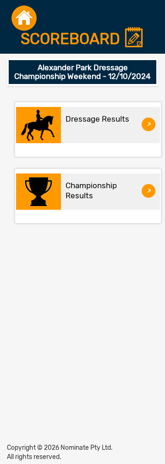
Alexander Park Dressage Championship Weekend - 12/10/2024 (82, 72)
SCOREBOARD (72, 39)
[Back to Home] (24, 18)
